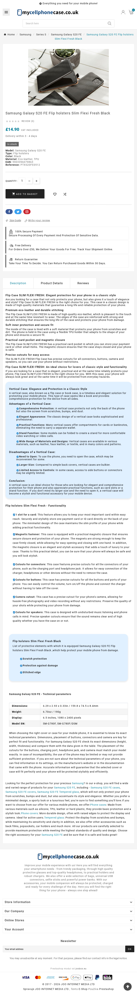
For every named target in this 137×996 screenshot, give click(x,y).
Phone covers (29, 813)
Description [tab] (18, 283)
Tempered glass (54, 817)
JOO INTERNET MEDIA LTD (52, 989)
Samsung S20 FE (64, 787)
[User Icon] (123, 12)
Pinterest (27, 211)
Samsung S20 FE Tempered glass (58, 791)
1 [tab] (65, 104)
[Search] (109, 23)
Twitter (18, 211)
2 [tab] (68, 104)
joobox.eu (81, 968)
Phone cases (98, 804)
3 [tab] (72, 104)
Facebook (9, 211)
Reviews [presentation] (83, 283)
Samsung (78, 783)
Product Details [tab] (52, 283)
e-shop (83, 989)
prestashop (106, 989)
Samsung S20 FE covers (21, 791)
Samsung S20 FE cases (105, 787)
